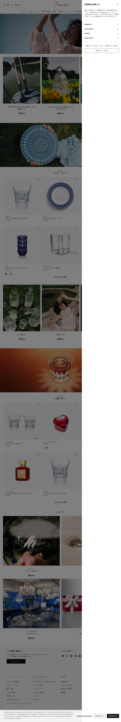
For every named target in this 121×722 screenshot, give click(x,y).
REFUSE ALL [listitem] (99, 716)
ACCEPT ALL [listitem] (113, 716)
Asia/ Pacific (89, 29)
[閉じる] (117, 4)
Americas (88, 24)
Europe (87, 33)
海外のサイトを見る (102, 50)
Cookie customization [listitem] (84, 716)
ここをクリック (103, 12)
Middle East (89, 38)
